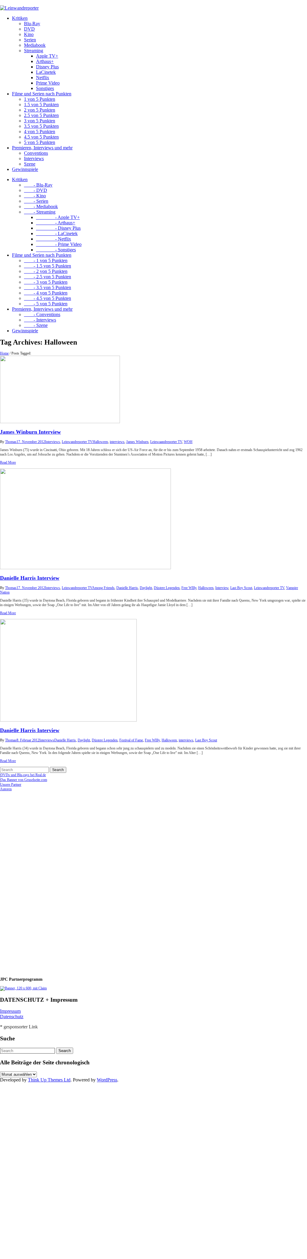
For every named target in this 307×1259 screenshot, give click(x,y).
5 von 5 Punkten (39, 142)
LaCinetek (46, 72)
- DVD (35, 190)
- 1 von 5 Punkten (45, 260)
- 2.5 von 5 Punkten (47, 276)
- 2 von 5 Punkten (45, 271)
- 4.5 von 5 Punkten (47, 298)
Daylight (146, 588)
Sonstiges (45, 88)
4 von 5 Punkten (39, 131)
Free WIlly (188, 588)
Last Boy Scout (241, 588)
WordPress (107, 1079)
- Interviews (40, 319)
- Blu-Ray (38, 184)
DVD (29, 28)
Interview (221, 588)
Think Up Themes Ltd (49, 1079)
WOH (188, 442)
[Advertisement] (39, 881)
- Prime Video (59, 244)
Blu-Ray (32, 23)
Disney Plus (47, 66)
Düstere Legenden (167, 588)
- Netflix (53, 238)
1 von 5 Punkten (39, 99)
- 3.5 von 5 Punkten (47, 287)
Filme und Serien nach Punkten (41, 93)
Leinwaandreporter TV (166, 442)
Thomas (10, 442)
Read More (8, 462)
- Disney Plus (58, 228)
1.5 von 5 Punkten (41, 104)
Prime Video (48, 82)
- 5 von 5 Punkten (45, 303)
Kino (29, 34)
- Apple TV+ (58, 217)
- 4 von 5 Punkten (45, 292)
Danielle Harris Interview (29, 578)
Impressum (10, 1011)
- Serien (36, 201)
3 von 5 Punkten (39, 120)
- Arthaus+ (55, 222)
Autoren (6, 789)
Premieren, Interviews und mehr (42, 147)
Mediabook (35, 45)
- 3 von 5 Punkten (45, 282)
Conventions (36, 153)
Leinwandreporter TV (77, 442)
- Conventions (42, 314)
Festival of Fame (131, 740)
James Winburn (137, 442)
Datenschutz (11, 1016)
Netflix (42, 77)
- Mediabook (41, 206)
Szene (29, 163)
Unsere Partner (10, 784)
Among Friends (103, 588)
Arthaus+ (45, 61)
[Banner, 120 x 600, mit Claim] (23, 988)
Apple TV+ (47, 55)
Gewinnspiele (25, 169)
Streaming (33, 50)
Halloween (100, 442)
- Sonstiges (56, 249)
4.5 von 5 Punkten (41, 136)
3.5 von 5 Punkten (41, 126)
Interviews (34, 158)
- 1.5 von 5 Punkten (47, 265)
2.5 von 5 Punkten (41, 115)
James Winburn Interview (30, 432)
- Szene (36, 325)
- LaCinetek (57, 233)
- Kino (35, 195)
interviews (117, 442)
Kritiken (20, 18)
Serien (30, 39)
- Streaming (39, 211)
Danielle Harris (127, 588)
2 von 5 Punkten (39, 109)
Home (4, 353)
